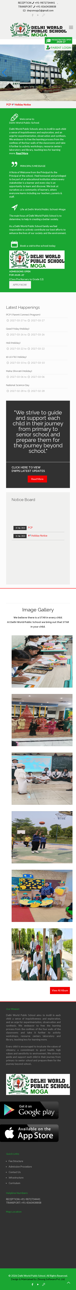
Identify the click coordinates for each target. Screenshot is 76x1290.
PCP (24, 520)
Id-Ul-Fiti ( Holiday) (16, 357)
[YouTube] (38, 1284)
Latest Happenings (23, 307)
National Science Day (17, 385)
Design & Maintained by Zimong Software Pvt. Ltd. (38, 1279)
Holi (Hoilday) (13, 342)
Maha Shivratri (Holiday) (19, 371)
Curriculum (14, 1183)
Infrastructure (16, 1177)
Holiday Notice (31, 528)
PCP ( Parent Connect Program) (23, 314)
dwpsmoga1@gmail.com (40, 10)
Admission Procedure (20, 1166)
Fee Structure (16, 1161)
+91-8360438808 (46, 6)
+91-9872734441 (45, 2)
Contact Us (15, 1172)
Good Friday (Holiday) (17, 328)
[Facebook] (32, 1284)
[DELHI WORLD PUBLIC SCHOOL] (38, 30)
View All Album (60, 990)
